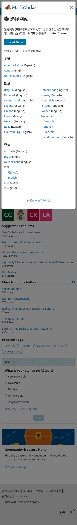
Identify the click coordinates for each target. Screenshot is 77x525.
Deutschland (12, 100)
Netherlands (48, 90)
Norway (45, 95)
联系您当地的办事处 (38, 200)
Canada (9, 70)
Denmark (10, 95)
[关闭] (71, 7)
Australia (9, 151)
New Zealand (12, 162)
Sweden (45, 111)
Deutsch (49, 121)
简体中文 (12, 172)
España (8, 105)
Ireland (8, 121)
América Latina (13, 65)
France (8, 116)
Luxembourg (12, 132)
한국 (6, 188)
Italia (7, 126)
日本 (6, 183)
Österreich (47, 100)
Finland (8, 111)
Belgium (9, 90)
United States (12, 75)
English (48, 126)
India (7, 156)
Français (49, 132)
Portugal (46, 105)
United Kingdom (51, 137)
